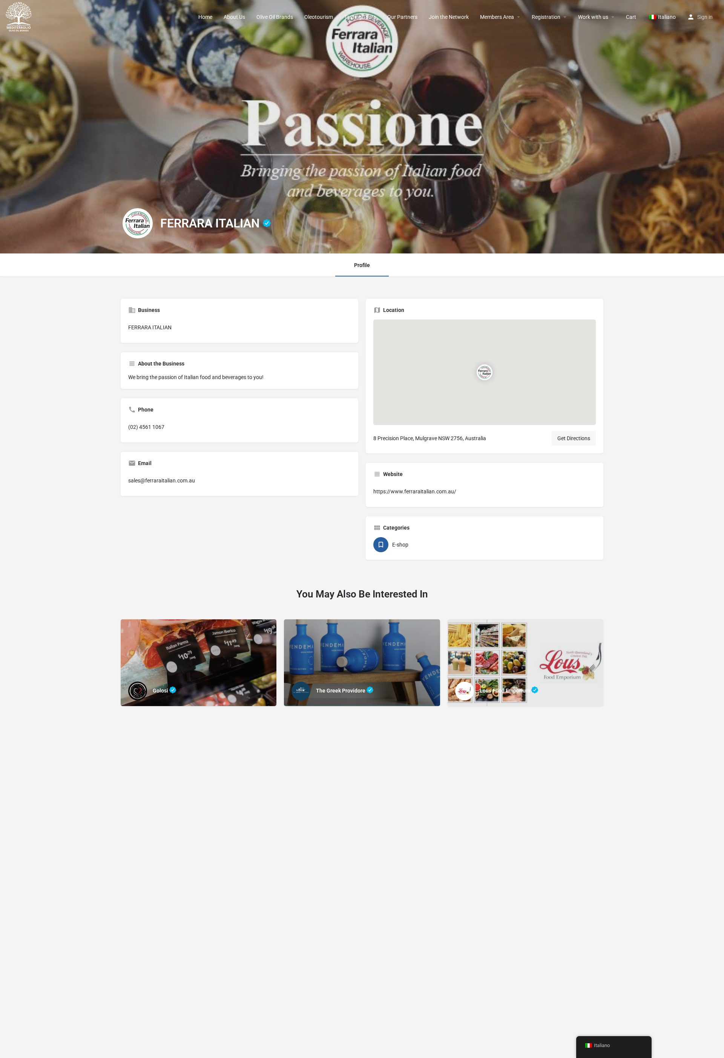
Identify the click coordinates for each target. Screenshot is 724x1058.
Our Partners (402, 17)
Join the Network (449, 17)
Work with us (593, 17)
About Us (234, 17)
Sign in (705, 17)
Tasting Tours (360, 17)
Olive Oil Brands (274, 17)
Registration (546, 17)
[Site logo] (20, 16)
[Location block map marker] (484, 372)
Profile (362, 265)
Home (205, 17)
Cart (631, 17)
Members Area (497, 17)
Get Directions (573, 438)
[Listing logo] (138, 223)
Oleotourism (318, 17)
